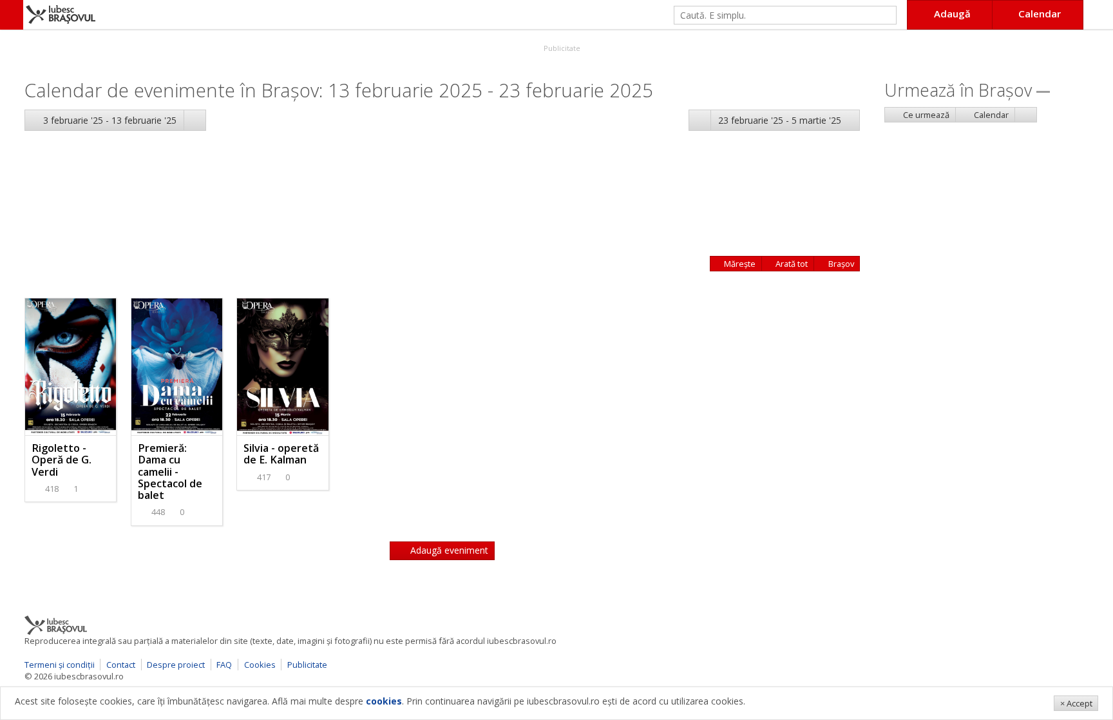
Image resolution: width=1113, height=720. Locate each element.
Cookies (260, 664)
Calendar (990, 115)
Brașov (840, 263)
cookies (384, 701)
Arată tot (791, 263)
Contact (120, 664)
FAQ (224, 664)
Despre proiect (176, 664)
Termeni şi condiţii (59, 664)
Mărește (739, 263)
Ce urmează (925, 115)
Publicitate (561, 48)
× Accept (1076, 703)
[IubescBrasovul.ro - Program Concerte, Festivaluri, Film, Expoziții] (11, 15)
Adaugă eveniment (448, 550)
